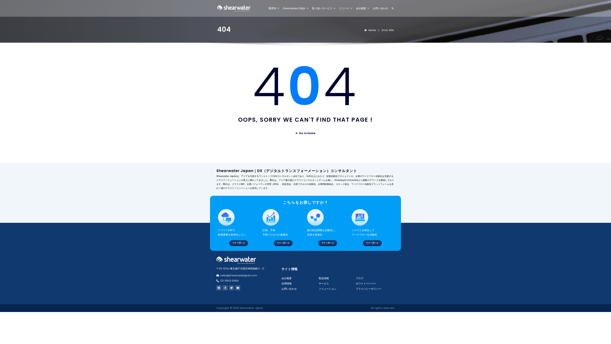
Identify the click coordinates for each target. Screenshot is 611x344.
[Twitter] (231, 287)
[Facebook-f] (225, 287)
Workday (339, 180)
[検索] (391, 8)
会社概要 (361, 8)
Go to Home (307, 133)
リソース (344, 8)
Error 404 (388, 30)
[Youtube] (237, 287)
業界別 (272, 8)
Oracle (352, 180)
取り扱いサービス (322, 8)
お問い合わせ (380, 8)
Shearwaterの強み (294, 8)
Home (372, 30)
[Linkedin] (218, 287)
